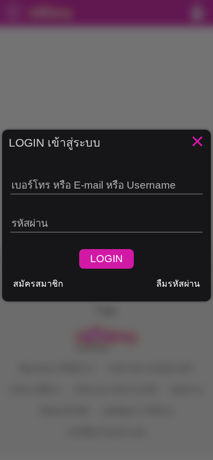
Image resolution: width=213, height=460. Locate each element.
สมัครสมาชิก (38, 283)
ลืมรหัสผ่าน (178, 283)
